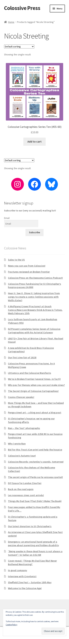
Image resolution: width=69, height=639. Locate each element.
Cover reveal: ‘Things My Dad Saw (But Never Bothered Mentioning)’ (32, 562)
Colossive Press (22, 8)
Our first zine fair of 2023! (22, 357)
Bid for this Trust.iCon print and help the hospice (35, 449)
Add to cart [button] (34, 141)
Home (11, 22)
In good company (17, 570)
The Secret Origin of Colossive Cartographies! (33, 391)
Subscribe (34, 232)
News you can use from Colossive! (26, 265)
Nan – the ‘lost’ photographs (24, 428)
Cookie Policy (11, 624)
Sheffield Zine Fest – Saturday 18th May (29, 582)
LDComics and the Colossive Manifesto (29, 373)
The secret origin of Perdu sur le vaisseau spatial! (35, 477)
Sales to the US (16, 259)
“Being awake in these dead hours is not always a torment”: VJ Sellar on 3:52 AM (35, 553)
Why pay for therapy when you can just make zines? (36, 385)
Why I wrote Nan (17, 443)
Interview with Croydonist (22, 576)
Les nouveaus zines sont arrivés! (26, 495)
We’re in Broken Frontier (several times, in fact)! (34, 379)
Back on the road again (20, 489)
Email (7, 218)
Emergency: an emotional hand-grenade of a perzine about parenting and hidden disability (33, 543)
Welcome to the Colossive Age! (25, 588)
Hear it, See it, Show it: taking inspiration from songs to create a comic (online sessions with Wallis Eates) (34, 297)
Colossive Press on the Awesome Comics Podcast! (35, 277)
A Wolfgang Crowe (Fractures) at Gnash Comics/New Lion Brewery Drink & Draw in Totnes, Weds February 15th (35, 310)
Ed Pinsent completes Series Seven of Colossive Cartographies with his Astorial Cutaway (34, 330)
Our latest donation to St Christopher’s (29, 526)
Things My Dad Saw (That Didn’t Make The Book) (35, 501)
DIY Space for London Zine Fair (24, 483)
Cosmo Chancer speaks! (21, 397)
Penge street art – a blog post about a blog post (34, 412)
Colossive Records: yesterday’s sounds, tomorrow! (36, 461)
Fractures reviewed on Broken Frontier (29, 271)
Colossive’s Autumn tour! (22, 455)
